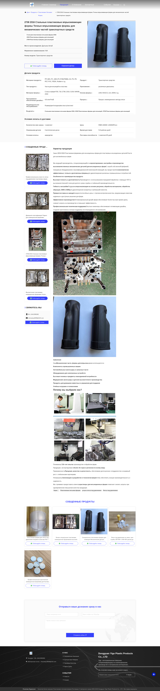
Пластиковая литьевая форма (45, 14)
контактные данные (89, 5)
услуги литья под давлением (91, 490)
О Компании (76, 5)
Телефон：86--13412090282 (36, 658)
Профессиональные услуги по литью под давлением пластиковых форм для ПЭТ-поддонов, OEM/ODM (37, 179)
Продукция (64, 5)
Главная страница (49, 5)
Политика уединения (29, 689)
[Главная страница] (31, 4)
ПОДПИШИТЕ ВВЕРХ (130, 675)
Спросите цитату (68, 66)
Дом (28, 12)
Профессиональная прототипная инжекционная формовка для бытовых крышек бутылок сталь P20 (38, 581)
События (107, 5)
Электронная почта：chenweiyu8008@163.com (41, 661)
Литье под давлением (110, 490)
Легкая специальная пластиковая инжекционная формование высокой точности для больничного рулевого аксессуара (66, 539)
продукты (34, 12)
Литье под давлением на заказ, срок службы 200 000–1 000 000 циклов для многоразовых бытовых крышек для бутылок (122, 539)
